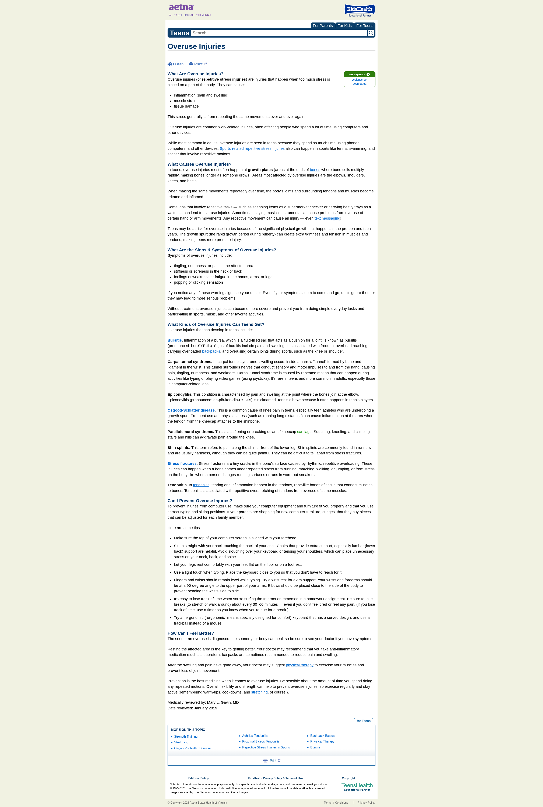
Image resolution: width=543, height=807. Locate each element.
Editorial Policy (198, 778)
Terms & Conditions (336, 802)
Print (198, 64)
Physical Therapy (322, 741)
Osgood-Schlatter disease (191, 410)
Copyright (348, 778)
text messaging (327, 218)
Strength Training (185, 736)
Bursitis (175, 340)
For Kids (344, 26)
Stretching (181, 742)
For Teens (364, 26)
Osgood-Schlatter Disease (192, 748)
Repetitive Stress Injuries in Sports (266, 747)
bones (315, 170)
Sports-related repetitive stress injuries (252, 148)
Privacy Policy (366, 802)
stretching (259, 692)
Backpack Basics (322, 735)
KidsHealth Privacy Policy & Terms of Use (275, 778)
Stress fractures (182, 463)
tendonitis (201, 485)
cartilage (304, 432)
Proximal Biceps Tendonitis (261, 741)
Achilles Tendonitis (255, 735)
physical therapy (299, 665)
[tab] (363, 721)
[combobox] (279, 33)
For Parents (323, 26)
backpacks (211, 351)
